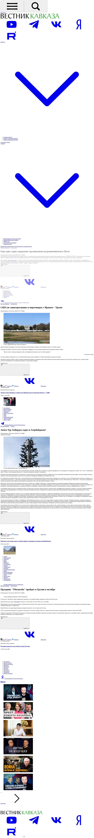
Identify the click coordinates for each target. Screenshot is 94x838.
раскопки (6, 568)
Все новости (14, 247)
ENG (4, 12)
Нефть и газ (6, 241)
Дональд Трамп (7, 418)
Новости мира (7, 292)
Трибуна (6, 577)
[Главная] (30, 18)
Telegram (16, 287)
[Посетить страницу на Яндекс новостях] (79, 29)
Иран (5, 414)
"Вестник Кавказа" (12, 260)
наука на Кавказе (8, 573)
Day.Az (11, 257)
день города (6, 700)
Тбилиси (6, 698)
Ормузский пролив (8, 417)
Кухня (30, 246)
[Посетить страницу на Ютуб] (12, 29)
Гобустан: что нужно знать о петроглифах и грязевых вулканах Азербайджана (26, 541)
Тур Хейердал (7, 580)
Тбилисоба (17, 631)
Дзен (3, 287)
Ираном (31, 349)
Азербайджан (7, 567)
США (5, 416)
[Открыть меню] (12, 6)
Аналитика (3, 142)
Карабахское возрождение (7, 246)
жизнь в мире (7, 578)
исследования (7, 564)
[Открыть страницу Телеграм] (34, 29)
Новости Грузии (8, 293)
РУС (2, 12)
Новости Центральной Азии (11, 139)
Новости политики (8, 294)
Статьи (8, 142)
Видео (22, 246)
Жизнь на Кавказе (8, 572)
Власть (5, 297)
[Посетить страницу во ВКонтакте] (56, 29)
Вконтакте (43, 287)
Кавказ (5, 561)
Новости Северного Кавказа (11, 138)
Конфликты (6, 296)
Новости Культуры (8, 694)
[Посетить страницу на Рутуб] (12, 40)
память (5, 571)
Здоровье (26, 246)
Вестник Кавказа (5, 247)
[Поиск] (35, 6)
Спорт (15, 246)
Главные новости (8, 137)
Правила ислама (8, 244)
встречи (5, 565)
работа (5, 575)
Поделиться (26, 275)
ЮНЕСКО (6, 563)
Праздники (6, 696)
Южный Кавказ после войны (11, 240)
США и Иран (7, 419)
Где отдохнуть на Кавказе (10, 242)
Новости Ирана (7, 409)
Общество (6, 412)
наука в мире (7, 576)
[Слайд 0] (1, 822)
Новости (9, 287)
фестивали (6, 699)
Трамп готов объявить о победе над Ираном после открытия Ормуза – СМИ (25, 392)
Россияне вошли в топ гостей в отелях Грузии (15, 676)
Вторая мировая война (9, 569)
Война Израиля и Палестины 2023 (12, 238)
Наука (5, 560)
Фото (18, 246)
